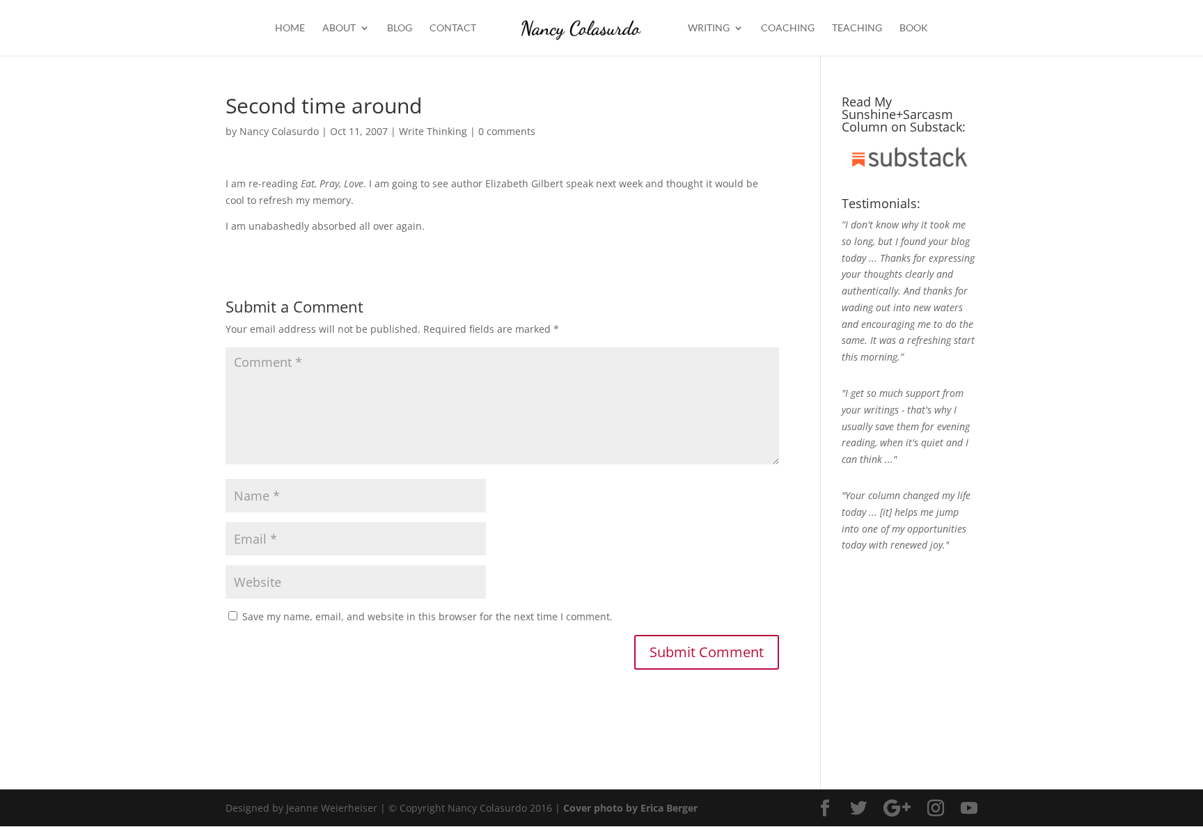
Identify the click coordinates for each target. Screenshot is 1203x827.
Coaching (788, 28)
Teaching (857, 28)
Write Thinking (433, 131)
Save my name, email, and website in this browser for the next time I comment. (427, 616)
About (339, 28)
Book (913, 28)
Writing (709, 28)
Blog (399, 28)
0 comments (506, 131)
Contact (453, 28)
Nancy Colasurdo (279, 131)
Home (290, 28)
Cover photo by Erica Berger (630, 807)
